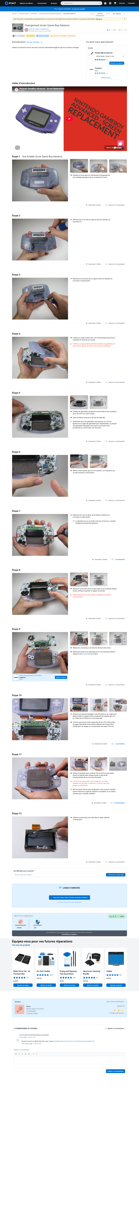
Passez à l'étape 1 (34, 42)
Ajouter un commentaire (115, 213)
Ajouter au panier (117, 63)
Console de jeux (24, 13)
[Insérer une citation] (28, 1054)
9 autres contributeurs (42, 29)
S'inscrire (122, 3)
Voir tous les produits (21, 945)
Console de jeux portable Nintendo (50, 13)
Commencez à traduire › (69, 934)
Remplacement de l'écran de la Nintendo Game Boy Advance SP (74, 1041)
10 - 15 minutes (20, 36)
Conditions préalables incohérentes (64, 36)
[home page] (10, 3)
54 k (110, 30)
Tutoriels (100, 13)
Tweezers (98, 68)
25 (121, 30)
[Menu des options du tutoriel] (124, 13)
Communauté (41, 3)
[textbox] (69, 1062)
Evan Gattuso (26, 1043)
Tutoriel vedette (44, 36)
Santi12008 (23, 1037)
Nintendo (34, 13)
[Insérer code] (22, 1054)
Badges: (120, 1006)
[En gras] (15, 1054)
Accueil (14, 13)
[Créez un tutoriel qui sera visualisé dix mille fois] (118, 1010)
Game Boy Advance (69, 13)
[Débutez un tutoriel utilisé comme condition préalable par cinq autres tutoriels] (114, 1010)
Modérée (32, 36)
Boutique (54, 3)
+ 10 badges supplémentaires (116, 1013)
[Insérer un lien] (25, 1054)
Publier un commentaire (115, 1071)
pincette (85, 654)
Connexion (131, 3)
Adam (31, 29)
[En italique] (19, 1054)
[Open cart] (115, 3)
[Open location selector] (110, 3)
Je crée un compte (78, 9)
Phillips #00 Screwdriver (104, 53)
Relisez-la (99, 19)
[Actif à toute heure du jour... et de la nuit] (122, 1010)
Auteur (18, 1002)
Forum (108, 13)
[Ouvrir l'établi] (105, 3)
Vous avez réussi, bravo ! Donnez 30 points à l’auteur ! (70, 897)
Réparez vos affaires (26, 3)
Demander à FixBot (94, 205)
